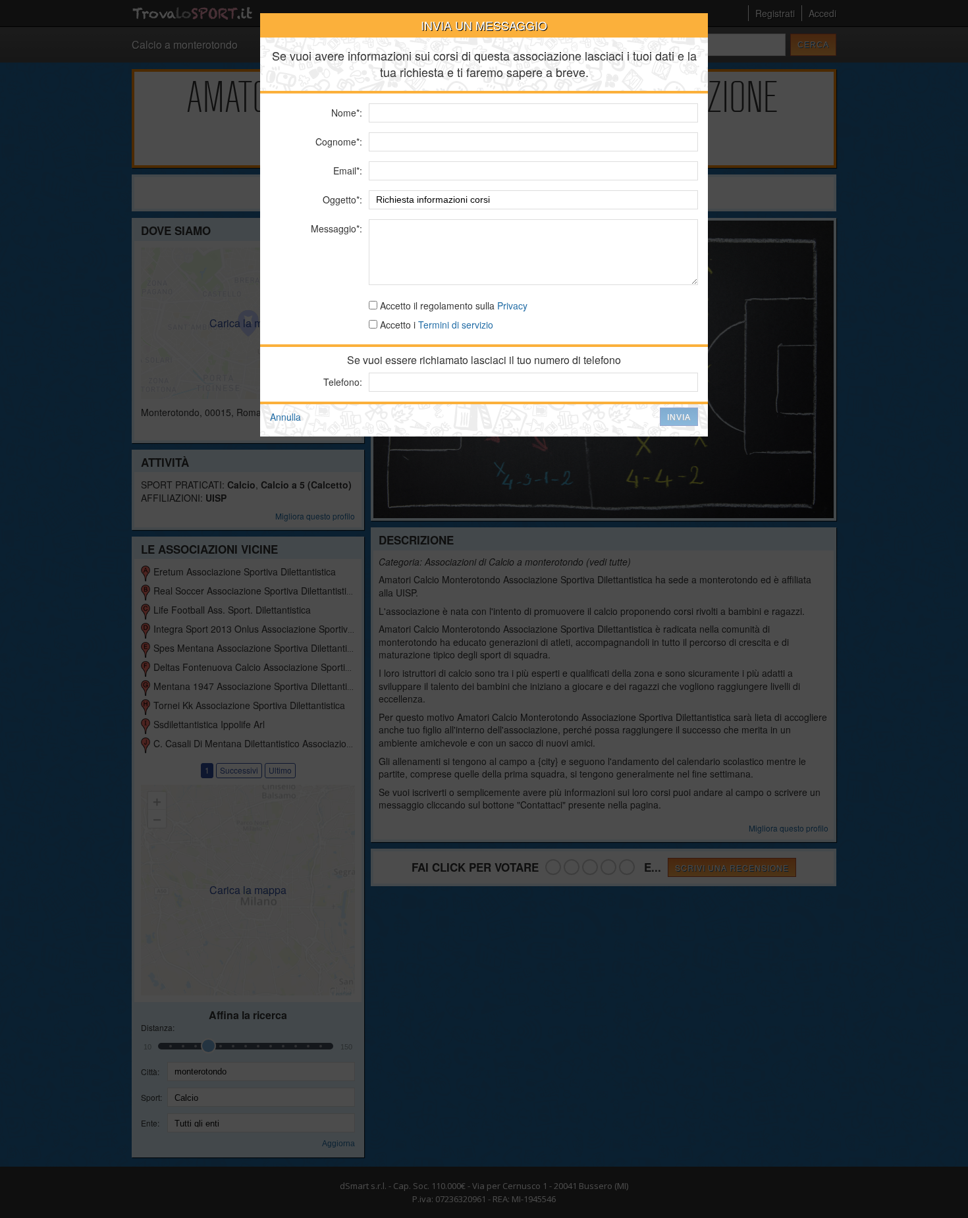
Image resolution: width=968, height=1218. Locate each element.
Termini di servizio (455, 324)
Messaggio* (335, 228)
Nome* (345, 112)
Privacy (512, 305)
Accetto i (435, 324)
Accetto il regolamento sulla (452, 305)
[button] (679, 417)
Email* (346, 170)
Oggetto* (341, 199)
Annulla (285, 416)
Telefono (341, 381)
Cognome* (337, 141)
